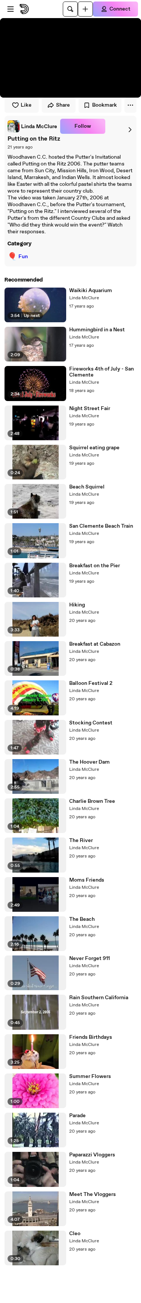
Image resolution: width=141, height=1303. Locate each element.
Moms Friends (86, 880)
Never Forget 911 (89, 958)
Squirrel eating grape (94, 448)
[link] (32, 126)
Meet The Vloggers (92, 1194)
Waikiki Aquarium (90, 291)
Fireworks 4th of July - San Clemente (101, 372)
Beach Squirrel (87, 487)
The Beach (82, 919)
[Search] (70, 9)
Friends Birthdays (90, 1037)
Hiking (77, 605)
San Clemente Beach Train (101, 526)
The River (81, 841)
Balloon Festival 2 (90, 683)
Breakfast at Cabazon (94, 644)
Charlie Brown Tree (92, 801)
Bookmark (104, 105)
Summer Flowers (90, 1076)
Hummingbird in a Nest (97, 330)
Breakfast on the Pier (94, 566)
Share (63, 105)
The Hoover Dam (89, 762)
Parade (77, 1116)
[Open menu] (11, 9)
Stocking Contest (90, 723)
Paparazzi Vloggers (92, 1155)
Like (26, 105)
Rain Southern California (98, 998)
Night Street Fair (89, 409)
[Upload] (85, 9)
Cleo (74, 1234)
